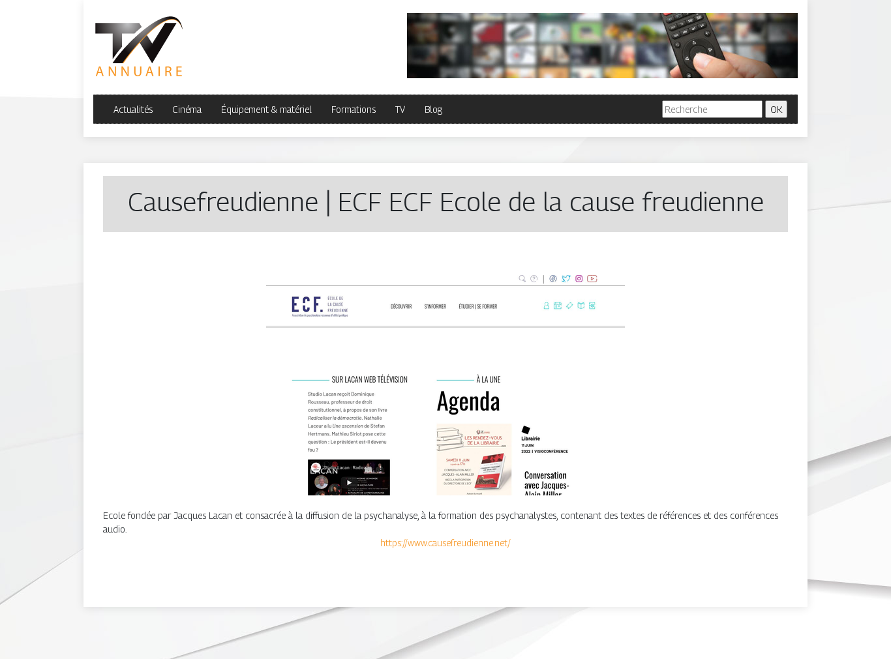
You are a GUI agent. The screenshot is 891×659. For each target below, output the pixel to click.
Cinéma (187, 109)
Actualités (133, 109)
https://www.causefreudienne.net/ (445, 542)
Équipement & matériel (266, 109)
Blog (433, 109)
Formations (353, 109)
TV (400, 109)
